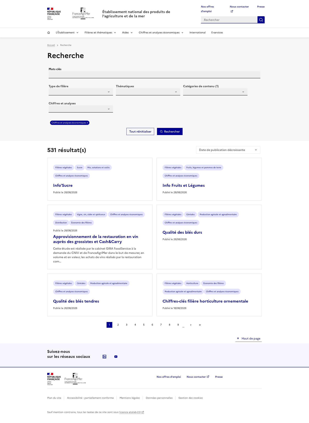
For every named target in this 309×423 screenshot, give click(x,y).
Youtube (116, 356)
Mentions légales (130, 398)
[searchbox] (53, 92)
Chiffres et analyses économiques (159, 32)
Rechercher (261, 19)
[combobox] (81, 91)
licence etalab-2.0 (130, 412)
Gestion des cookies (190, 398)
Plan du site (54, 398)
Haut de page (250, 338)
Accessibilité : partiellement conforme (90, 398)
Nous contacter (196, 377)
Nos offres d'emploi (169, 377)
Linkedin (104, 356)
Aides (125, 32)
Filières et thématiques (98, 32)
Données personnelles (159, 398)
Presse (261, 7)
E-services (217, 32)
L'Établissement (65, 32)
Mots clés (55, 69)
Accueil (48, 33)
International (198, 32)
